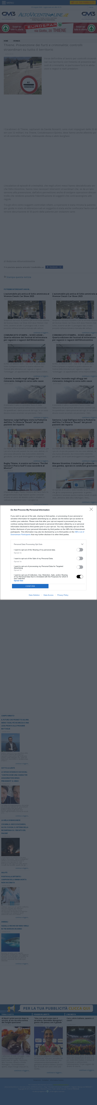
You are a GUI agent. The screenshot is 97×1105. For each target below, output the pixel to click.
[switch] (80, 549)
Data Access (48, 595)
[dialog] (48, 552)
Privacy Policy (62, 595)
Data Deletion (34, 595)
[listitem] (48, 544)
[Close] (92, 510)
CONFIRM (30, 586)
